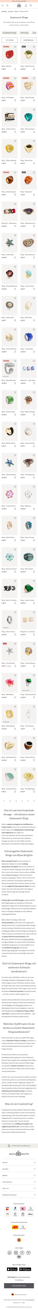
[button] (25, 5)
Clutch (14, 1060)
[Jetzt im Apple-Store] (12, 1269)
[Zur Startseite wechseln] (19, 5)
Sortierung (28, 40)
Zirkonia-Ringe (28, 939)
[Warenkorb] (35, 5)
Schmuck (21, 980)
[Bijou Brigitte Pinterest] (28, 1253)
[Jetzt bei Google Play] (25, 1269)
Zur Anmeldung (19, 1286)
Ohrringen (19, 1005)
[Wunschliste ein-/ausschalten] (15, 46)
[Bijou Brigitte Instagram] (16, 1253)
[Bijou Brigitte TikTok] (9, 1253)
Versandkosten (30, 1300)
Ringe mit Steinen (12, 875)
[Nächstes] (34, 801)
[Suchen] (7, 5)
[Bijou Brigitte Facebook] (22, 1253)
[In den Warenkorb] (15, 69)
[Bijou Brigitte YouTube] (19, 1257)
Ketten (9, 1005)
